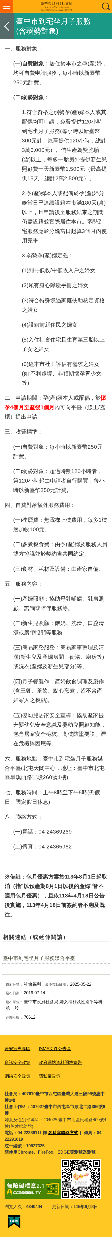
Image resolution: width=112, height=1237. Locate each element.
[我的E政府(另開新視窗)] (14, 1221)
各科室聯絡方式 (63, 1132)
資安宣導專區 (17, 1048)
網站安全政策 (17, 1076)
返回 (7, 26)
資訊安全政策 (17, 1062)
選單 (6, 6)
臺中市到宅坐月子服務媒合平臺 (39, 958)
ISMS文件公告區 (55, 1048)
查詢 (105, 6)
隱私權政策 (49, 1076)
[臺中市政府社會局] (56, 6)
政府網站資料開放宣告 (60, 1062)
